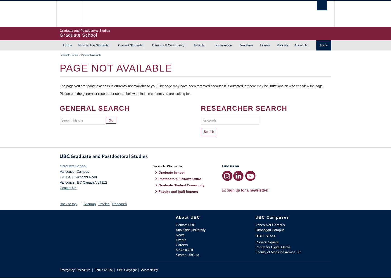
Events (181, 240)
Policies (282, 45)
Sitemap (89, 204)
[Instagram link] (227, 176)
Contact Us (68, 188)
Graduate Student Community (182, 185)
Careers (182, 245)
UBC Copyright (127, 270)
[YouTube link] (250, 176)
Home (67, 45)
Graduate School (69, 55)
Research (119, 204)
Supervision (223, 45)
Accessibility (149, 270)
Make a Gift (184, 250)
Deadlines (246, 45)
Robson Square (267, 242)
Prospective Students (93, 45)
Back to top (68, 204)
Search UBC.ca (187, 255)
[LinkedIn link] (238, 176)
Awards (199, 45)
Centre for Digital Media (272, 247)
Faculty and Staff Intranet (178, 191)
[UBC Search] (322, 5)
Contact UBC (186, 225)
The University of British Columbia (69, 14)
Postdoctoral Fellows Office (180, 179)
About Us (301, 45)
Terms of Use (104, 270)
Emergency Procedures (75, 270)
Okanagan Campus (269, 230)
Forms (265, 45)
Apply (323, 45)
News (180, 235)
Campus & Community (168, 45)
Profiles (104, 204)
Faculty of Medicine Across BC (278, 252)
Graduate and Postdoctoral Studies (195, 157)
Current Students (130, 45)
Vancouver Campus (270, 225)
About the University (191, 230)
